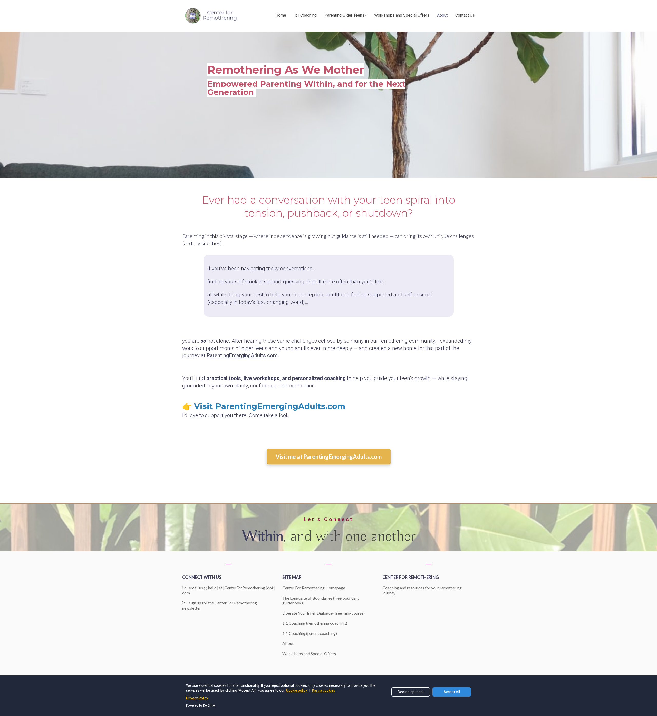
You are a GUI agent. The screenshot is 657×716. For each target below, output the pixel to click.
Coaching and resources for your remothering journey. (422, 590)
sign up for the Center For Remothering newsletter (219, 605)
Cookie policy (297, 690)
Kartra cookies (323, 690)
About (442, 15)
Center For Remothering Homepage (313, 587)
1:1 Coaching (305, 15)
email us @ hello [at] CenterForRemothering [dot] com (228, 590)
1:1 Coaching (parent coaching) (309, 633)
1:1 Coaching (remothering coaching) (314, 623)
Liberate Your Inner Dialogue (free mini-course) (323, 613)
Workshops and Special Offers (401, 15)
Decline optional (410, 692)
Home (280, 15)
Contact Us (465, 15)
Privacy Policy (197, 698)
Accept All (451, 692)
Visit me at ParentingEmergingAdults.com (329, 456)
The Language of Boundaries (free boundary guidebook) (320, 600)
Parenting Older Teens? (345, 15)
